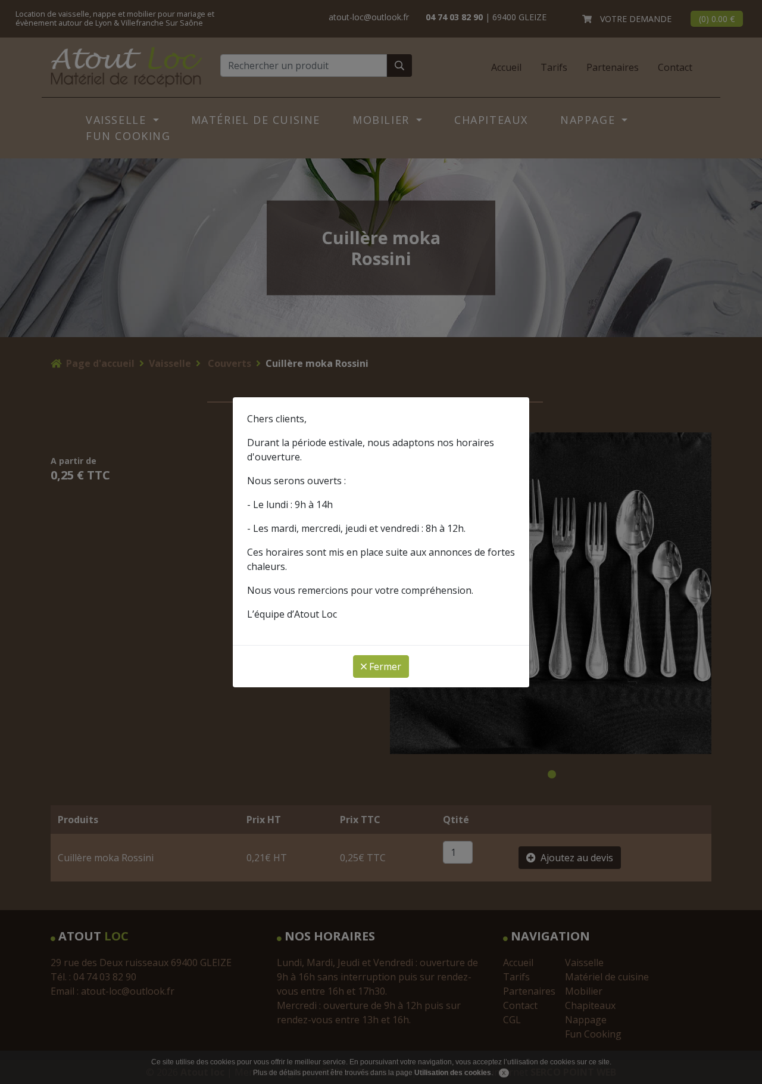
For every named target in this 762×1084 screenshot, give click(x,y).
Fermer (384, 666)
